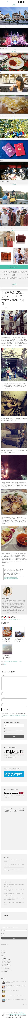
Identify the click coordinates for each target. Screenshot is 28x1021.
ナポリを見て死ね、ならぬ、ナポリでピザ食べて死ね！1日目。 (7, 640)
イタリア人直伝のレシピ (5, 965)
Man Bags (20, 252)
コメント (3, 675)
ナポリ (4, 663)
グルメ (2, 967)
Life (14, 111)
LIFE (2, 955)
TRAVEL (9, 661)
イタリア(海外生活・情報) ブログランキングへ (15, 619)
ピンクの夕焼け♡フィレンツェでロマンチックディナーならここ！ (19, 640)
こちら (18, 612)
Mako (9, 886)
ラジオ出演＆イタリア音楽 (5, 970)
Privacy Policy (22, 1014)
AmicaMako (21, 1013)
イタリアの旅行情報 (14, 661)
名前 (2, 692)
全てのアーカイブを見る (5, 944)
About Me (14, 271)
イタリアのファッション (5, 961)
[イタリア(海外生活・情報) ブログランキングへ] (12, 617)
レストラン (20, 661)
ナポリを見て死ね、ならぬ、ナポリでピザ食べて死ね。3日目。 (7, 657)
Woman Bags (13, 252)
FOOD (6, 661)
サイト (2, 703)
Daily (6, 728)
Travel (14, 5)
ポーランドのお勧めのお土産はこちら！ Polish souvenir (14, 994)
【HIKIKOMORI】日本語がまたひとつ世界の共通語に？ (13, 902)
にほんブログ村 (3, 619)
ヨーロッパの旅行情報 (5, 968)
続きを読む (25, 1004)
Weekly (6, 731)
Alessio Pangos (13, 1014)
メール (3, 697)
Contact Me (14, 269)
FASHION (3, 952)
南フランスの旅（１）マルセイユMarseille (12, 990)
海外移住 (2, 973)
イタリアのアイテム (4, 959)
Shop (14, 217)
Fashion (14, 174)
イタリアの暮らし (4, 964)
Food (14, 48)
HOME (14, 3)
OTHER (2, 956)
